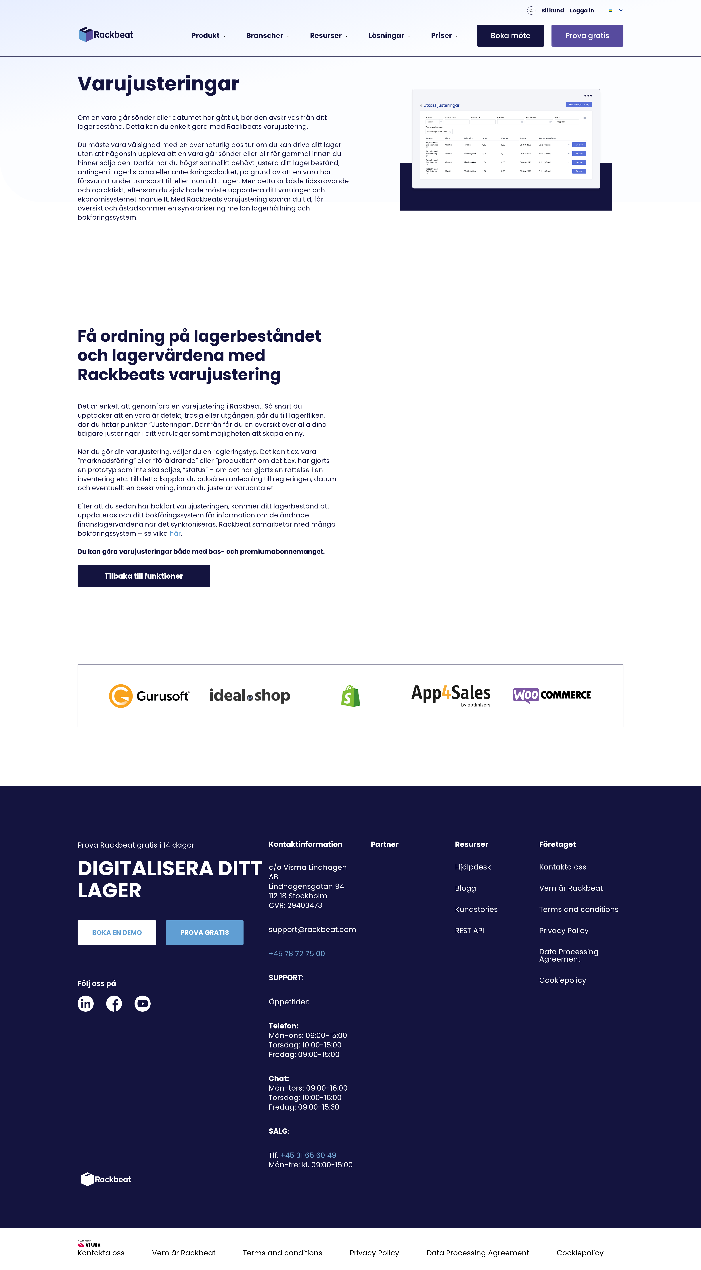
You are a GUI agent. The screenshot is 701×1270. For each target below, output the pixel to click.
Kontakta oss (562, 867)
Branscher (264, 35)
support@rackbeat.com (312, 929)
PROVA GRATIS (204, 932)
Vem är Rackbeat (571, 888)
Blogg (465, 888)
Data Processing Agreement (569, 955)
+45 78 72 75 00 (297, 953)
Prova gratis (587, 36)
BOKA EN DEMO (117, 932)
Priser (441, 35)
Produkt (205, 35)
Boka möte (510, 36)
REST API (469, 930)
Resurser (326, 35)
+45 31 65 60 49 (308, 1155)
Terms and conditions (579, 909)
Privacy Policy (564, 930)
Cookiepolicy (562, 980)
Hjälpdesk (473, 867)
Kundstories (476, 909)
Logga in (582, 10)
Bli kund (552, 10)
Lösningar (386, 35)
